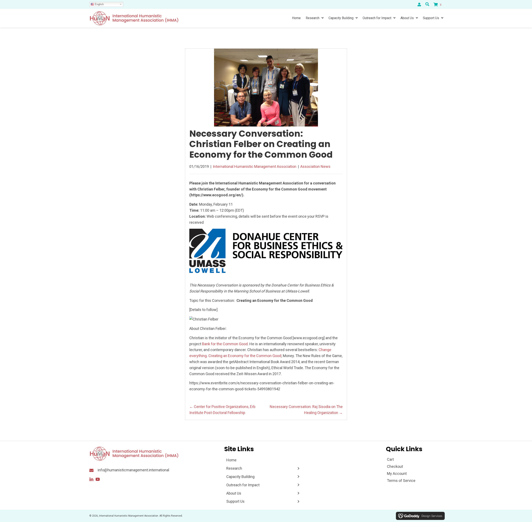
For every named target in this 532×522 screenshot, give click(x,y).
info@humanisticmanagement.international (133, 470)
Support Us (235, 501)
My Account (397, 473)
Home (231, 460)
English (99, 4)
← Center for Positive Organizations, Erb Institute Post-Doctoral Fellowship (222, 409)
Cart (390, 459)
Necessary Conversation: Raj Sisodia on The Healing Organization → (306, 409)
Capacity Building (240, 476)
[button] (91, 479)
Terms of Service (401, 480)
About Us (233, 493)
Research (234, 468)
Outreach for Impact (243, 485)
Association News (315, 166)
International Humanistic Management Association (254, 166)
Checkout (395, 466)
